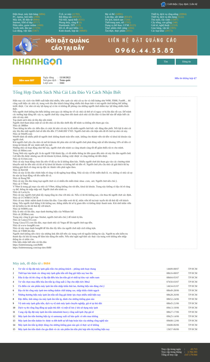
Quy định (183, 4)
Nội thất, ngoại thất (71, 19)
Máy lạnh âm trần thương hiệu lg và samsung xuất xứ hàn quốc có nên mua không (58, 316)
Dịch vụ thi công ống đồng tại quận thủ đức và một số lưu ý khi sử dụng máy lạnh (58, 307)
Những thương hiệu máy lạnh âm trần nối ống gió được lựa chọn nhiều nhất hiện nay (59, 294)
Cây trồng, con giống (164, 22)
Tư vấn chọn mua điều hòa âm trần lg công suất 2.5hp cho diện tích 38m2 (54, 281)
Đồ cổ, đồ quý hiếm (71, 28)
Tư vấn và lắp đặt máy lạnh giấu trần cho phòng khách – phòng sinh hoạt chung (57, 269)
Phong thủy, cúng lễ (70, 22)
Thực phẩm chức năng (119, 28)
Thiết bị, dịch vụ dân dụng (167, 17)
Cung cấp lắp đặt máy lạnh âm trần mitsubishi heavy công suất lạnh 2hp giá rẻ (56, 312)
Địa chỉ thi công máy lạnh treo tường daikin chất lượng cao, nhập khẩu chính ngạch (58, 290)
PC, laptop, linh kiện (26, 17)
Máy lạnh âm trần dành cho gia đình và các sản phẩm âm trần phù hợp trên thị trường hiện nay (64, 329)
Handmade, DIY (70, 25)
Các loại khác (162, 30)
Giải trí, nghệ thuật (164, 25)
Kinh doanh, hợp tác (73, 30)
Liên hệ (193, 4)
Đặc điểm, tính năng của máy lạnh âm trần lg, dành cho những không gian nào (56, 299)
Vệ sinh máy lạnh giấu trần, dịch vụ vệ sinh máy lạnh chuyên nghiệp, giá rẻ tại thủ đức (60, 303)
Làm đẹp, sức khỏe (118, 17)
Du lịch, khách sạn (117, 19)
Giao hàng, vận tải (163, 28)
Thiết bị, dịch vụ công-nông (168, 14)
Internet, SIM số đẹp (26, 22)
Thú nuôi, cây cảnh (164, 19)
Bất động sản (70, 17)
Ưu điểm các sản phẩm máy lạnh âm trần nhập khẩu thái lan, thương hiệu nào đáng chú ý (61, 286)
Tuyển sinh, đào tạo (26, 28)
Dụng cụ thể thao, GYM (120, 25)
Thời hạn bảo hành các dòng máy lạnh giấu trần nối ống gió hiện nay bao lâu (55, 273)
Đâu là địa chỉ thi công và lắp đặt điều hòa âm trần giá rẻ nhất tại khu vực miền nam (58, 277)
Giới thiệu (172, 4)
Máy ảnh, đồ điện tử (26, 19)
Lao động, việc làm (26, 30)
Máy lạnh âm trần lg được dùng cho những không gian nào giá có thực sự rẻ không (58, 325)
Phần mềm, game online (28, 25)
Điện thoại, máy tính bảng (29, 14)
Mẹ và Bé (114, 14)
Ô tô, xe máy (69, 14)
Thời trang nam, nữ (118, 22)
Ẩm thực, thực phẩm (118, 30)
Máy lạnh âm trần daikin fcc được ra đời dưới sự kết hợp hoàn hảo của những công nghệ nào (63, 320)
